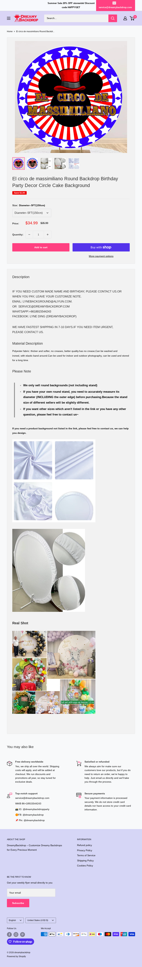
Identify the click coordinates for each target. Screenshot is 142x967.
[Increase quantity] (47, 234)
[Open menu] (8, 18)
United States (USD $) (37, 920)
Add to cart (40, 247)
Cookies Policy (85, 865)
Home (10, 31)
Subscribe (18, 903)
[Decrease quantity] (29, 234)
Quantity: (17, 234)
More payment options (101, 256)
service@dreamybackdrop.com (115, 7)
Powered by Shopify (16, 956)
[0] (132, 18)
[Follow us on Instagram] (16, 934)
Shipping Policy (85, 860)
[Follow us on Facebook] (9, 934)
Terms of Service (86, 855)
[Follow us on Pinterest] (22, 934)
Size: (28, 205)
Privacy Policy (84, 850)
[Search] (112, 18)
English (12, 920)
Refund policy (84, 845)
